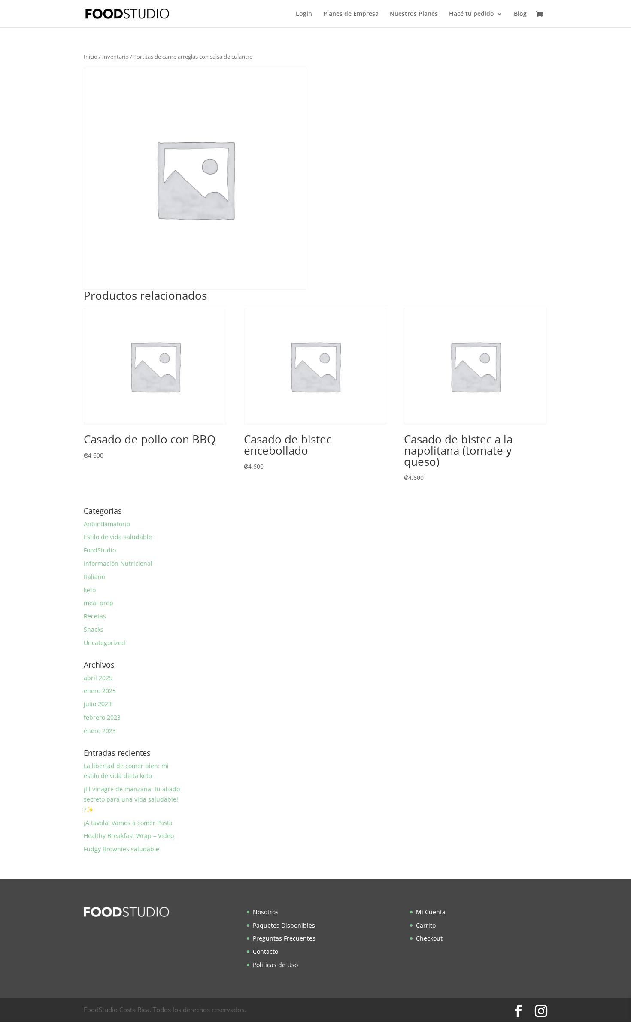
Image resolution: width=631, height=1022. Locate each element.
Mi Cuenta (431, 912)
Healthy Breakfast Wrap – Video (129, 836)
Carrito (426, 925)
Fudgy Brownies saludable (121, 849)
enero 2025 (100, 691)
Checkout (429, 938)
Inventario (115, 56)
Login (304, 14)
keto (90, 590)
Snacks (93, 629)
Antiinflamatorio (107, 524)
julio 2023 (98, 704)
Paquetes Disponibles (284, 925)
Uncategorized (104, 643)
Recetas (95, 616)
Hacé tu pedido (471, 14)
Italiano (94, 577)
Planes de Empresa (351, 14)
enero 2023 (100, 731)
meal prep (98, 603)
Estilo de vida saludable (118, 537)
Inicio (90, 56)
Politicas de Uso (275, 965)
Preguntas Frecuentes (284, 938)
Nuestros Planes (414, 14)
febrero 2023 (102, 717)
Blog (520, 14)
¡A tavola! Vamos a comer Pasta (128, 823)
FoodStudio (100, 550)
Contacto (265, 951)
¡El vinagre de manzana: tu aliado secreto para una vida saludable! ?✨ (132, 799)
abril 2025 (98, 678)
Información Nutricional (118, 563)
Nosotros (266, 912)
